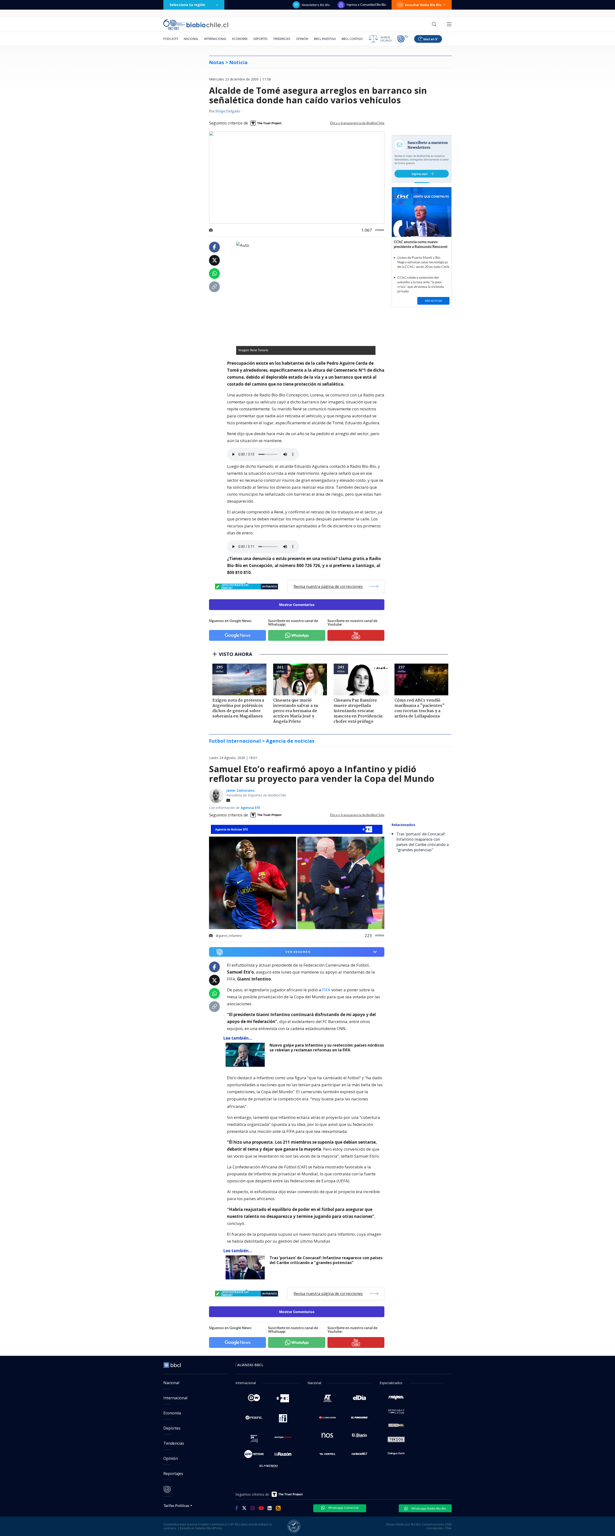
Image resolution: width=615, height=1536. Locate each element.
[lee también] (246, 1055)
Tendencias (281, 39)
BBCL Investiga (325, 39)
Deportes (260, 39)
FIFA (326, 990)
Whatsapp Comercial (342, 1507)
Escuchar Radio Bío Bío (423, 5)
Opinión (302, 39)
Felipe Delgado (227, 111)
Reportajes (173, 1473)
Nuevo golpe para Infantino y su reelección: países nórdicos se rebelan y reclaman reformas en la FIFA (327, 1048)
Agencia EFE (250, 807)
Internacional (215, 39)
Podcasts (170, 39)
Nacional (191, 39)
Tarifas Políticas (176, 1505)
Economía (240, 39)
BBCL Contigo (352, 39)
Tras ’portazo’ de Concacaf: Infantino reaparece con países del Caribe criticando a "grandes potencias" (326, 1260)
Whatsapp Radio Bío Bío (428, 1508)
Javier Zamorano (240, 790)
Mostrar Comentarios (296, 605)
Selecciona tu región (187, 4)
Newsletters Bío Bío (316, 5)
